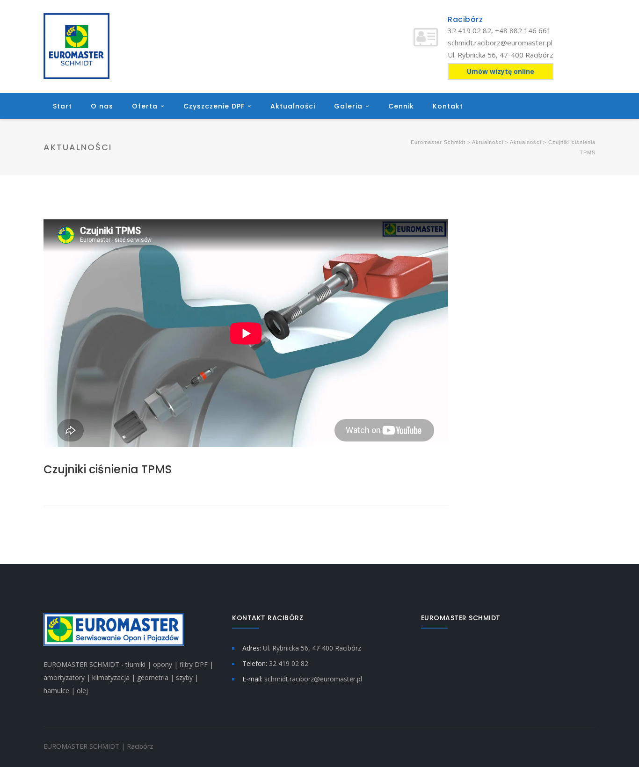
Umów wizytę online (500, 71)
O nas (102, 106)
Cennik (401, 106)
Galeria (348, 106)
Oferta (145, 106)
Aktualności (292, 106)
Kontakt (448, 106)
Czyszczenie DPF (214, 106)
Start (62, 106)
